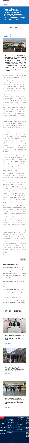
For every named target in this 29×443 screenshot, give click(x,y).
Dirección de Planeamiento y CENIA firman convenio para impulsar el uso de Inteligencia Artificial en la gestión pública (14, 269)
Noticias (17, 35)
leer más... (7, 343)
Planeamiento (7, 36)
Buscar (23, 259)
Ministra (12, 35)
